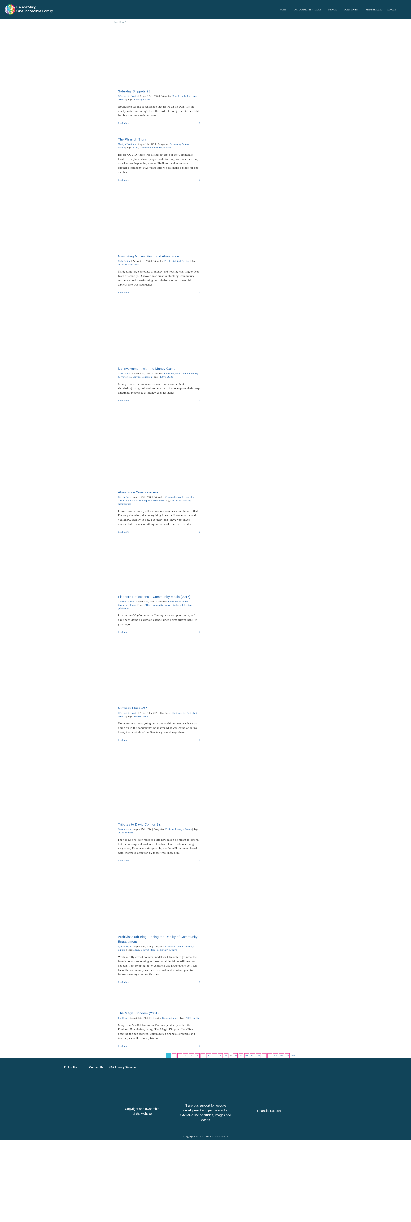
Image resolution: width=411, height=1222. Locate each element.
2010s (147, 605)
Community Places (127, 605)
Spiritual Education (142, 377)
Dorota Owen (124, 497)
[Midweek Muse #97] (159, 671)
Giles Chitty (124, 373)
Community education (175, 373)
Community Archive (167, 950)
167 (241, 1055)
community (145, 147)
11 (226, 1055)
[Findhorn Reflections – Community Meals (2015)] (159, 565)
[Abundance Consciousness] (159, 447)
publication (123, 608)
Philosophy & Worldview (151, 500)
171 (264, 1055)
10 (220, 1055)
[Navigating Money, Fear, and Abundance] (159, 219)
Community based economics (179, 497)
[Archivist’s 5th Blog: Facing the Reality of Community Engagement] (159, 900)
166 (235, 1055)
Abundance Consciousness (138, 492)
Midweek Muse (141, 716)
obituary (129, 832)
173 (275, 1055)
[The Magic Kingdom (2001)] (159, 998)
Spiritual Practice (181, 261)
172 (269, 1055)
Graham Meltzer (126, 601)
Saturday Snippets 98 (134, 91)
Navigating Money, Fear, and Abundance (148, 256)
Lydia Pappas (124, 946)
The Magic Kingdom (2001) (138, 1013)
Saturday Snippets (143, 99)
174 (281, 1055)
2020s (136, 147)
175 (287, 1055)
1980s (163, 377)
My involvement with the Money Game (146, 368)
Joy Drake (123, 1018)
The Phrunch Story (132, 139)
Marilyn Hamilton (127, 144)
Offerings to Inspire (128, 96)
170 (258, 1055)
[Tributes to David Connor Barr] (159, 783)
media (196, 1018)
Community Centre (161, 147)
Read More (123, 123)
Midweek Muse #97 (132, 708)
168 (246, 1055)
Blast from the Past (181, 96)
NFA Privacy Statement (123, 1067)
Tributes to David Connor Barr (140, 824)
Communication (173, 946)
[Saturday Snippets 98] (159, 54)
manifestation (124, 504)
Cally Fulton (124, 261)
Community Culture (179, 144)
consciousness (132, 264)
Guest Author (124, 829)
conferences (185, 500)
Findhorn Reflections (182, 605)
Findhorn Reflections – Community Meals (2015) (154, 597)
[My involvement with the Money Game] (159, 331)
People (121, 147)
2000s (189, 1018)
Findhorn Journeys (174, 829)
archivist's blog (148, 950)
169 (252, 1055)
